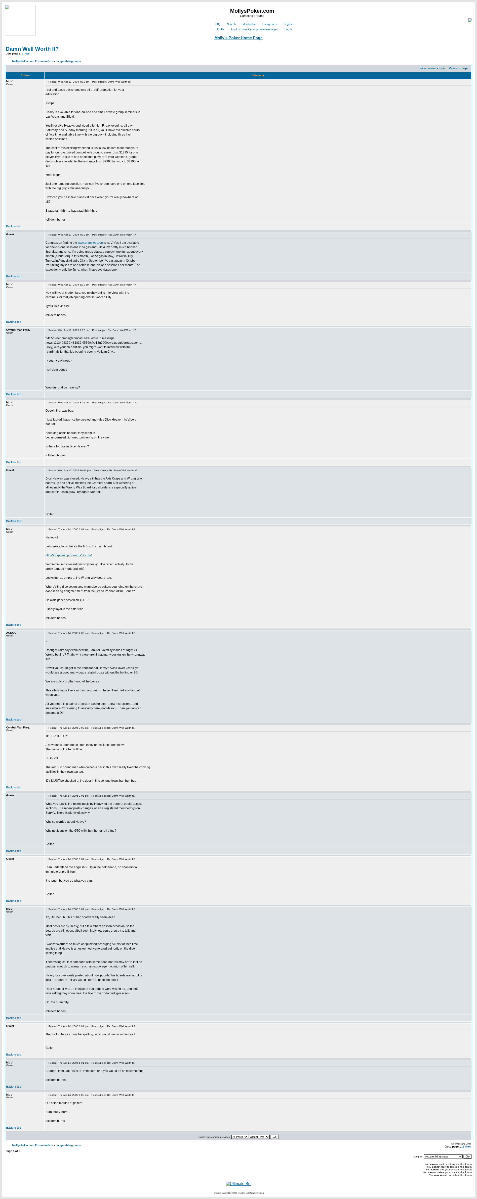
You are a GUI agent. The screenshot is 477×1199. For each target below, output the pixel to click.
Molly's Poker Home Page (238, 38)
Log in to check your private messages (254, 29)
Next (27, 53)
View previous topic (432, 68)
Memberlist (249, 24)
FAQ (217, 24)
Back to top (13, 226)
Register (288, 24)
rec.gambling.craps (68, 61)
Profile (220, 29)
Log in (288, 29)
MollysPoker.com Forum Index (32, 61)
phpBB (227, 1193)
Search (231, 24)
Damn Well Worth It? (32, 49)
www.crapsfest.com (91, 242)
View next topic (459, 68)
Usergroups (269, 24)
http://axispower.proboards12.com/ (68, 555)
